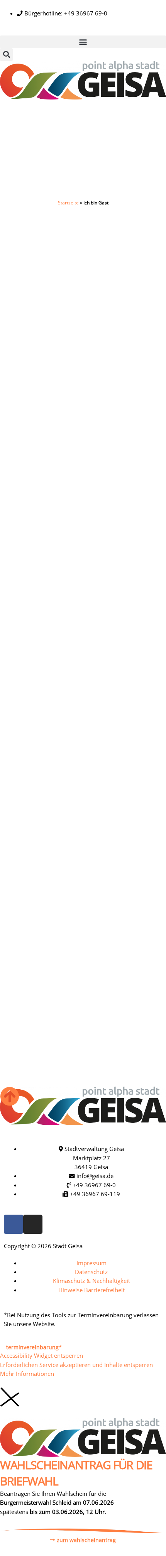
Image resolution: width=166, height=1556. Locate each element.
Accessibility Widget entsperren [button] (41, 1355)
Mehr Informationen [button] (27, 1373)
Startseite (68, 202)
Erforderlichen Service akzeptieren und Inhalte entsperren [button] (76, 1365)
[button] (83, 41)
